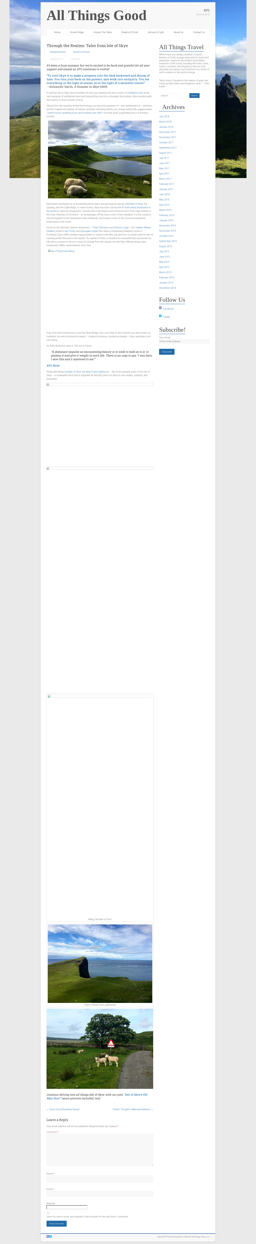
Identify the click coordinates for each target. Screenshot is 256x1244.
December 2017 (167, 132)
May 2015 (164, 262)
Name (51, 1173)
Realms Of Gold (130, 32)
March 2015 (165, 272)
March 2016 (165, 210)
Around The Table (103, 32)
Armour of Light (156, 32)
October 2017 (166, 142)
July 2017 (164, 158)
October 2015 (166, 236)
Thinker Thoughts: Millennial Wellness (133, 1109)
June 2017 (164, 163)
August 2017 (165, 152)
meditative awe (135, 92)
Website (51, 1203)
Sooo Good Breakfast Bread (63, 1109)
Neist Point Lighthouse (97, 371)
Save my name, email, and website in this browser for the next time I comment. (87, 1216)
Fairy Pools (69, 231)
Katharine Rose (58, 52)
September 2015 (168, 241)
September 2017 (168, 147)
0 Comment (75, 59)
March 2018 (165, 121)
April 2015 (164, 267)
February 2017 (166, 184)
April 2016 (164, 204)
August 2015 (165, 246)
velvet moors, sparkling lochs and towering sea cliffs (74, 112)
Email (50, 1189)
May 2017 (164, 168)
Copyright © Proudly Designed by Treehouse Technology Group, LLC (183, 1237)
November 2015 (167, 230)
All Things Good (97, 15)
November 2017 (167, 137)
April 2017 (164, 173)
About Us (178, 32)
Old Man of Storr (134, 204)
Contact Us (199, 32)
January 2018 (166, 127)
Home (57, 32)
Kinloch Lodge (121, 227)
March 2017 (165, 178)
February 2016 (166, 215)
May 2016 (164, 199)
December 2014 (167, 287)
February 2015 (166, 277)
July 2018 (164, 116)
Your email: (164, 337)
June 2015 (164, 256)
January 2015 (166, 282)
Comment (53, 1132)
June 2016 (164, 194)
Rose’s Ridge (77, 32)
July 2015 (164, 251)
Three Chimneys (100, 227)
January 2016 (166, 220)
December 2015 (167, 225)
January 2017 (166, 189)
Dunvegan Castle (89, 231)
